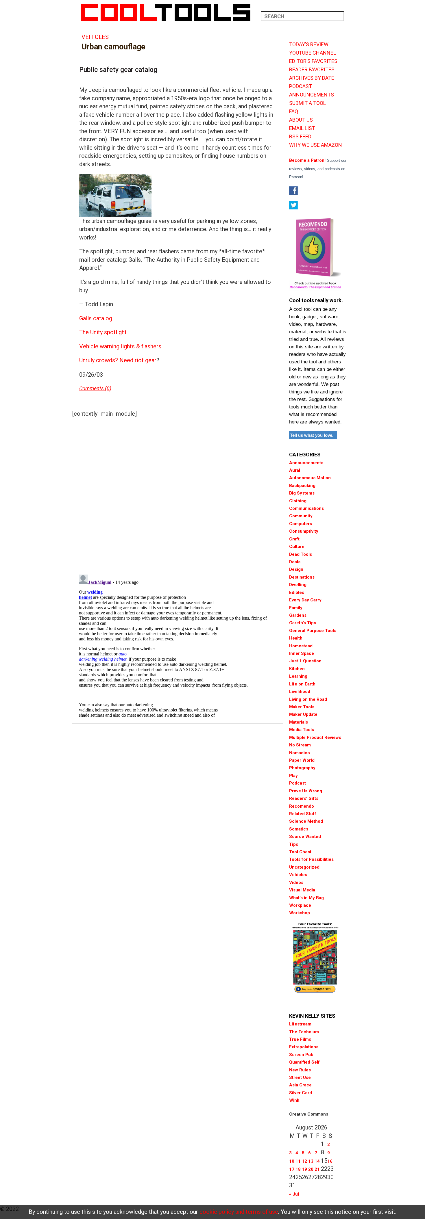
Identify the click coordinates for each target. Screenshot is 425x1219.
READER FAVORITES (312, 70)
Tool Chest (300, 851)
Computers (300, 523)
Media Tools (301, 729)
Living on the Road (308, 699)
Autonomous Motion (310, 477)
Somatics (298, 829)
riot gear (145, 360)
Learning (298, 676)
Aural (294, 470)
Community (301, 516)
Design (296, 569)
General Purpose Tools (312, 630)
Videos (296, 882)
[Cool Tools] (168, 12)
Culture (296, 546)
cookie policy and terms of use (238, 1211)
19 (304, 1169)
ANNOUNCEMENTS (311, 95)
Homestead (301, 645)
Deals (294, 561)
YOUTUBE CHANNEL (312, 53)
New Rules (300, 1070)
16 (329, 1161)
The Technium (304, 1031)
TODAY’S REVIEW (308, 44)
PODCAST (300, 86)
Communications (306, 508)
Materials (298, 722)
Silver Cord (300, 1092)
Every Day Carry (305, 600)
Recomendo (301, 806)
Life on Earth (302, 684)
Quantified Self (304, 1062)
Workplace (300, 905)
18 (298, 1169)
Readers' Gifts (303, 798)
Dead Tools (300, 554)
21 (317, 1169)
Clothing (297, 500)
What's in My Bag (306, 897)
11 (298, 1161)
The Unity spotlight (103, 332)
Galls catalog (95, 318)
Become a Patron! (307, 160)
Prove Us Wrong (305, 791)
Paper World (302, 760)
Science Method (306, 821)
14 (317, 1161)
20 (310, 1169)
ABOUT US (301, 120)
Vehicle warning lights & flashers (120, 346)
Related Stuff (302, 813)
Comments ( (93, 388)
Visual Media (302, 890)
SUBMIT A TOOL (307, 103)
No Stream (300, 745)
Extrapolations (303, 1046)
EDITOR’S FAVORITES (313, 61)
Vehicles (95, 37)
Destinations (302, 577)
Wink (294, 1100)
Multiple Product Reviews (315, 737)
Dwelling (297, 584)
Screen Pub (301, 1054)
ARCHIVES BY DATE (311, 78)
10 (291, 1161)
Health (295, 638)
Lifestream (300, 1024)
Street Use (300, 1077)
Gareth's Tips (302, 622)
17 (291, 1169)
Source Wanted (305, 836)
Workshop (299, 912)
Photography (302, 767)
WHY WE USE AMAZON (315, 145)
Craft (294, 539)
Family (295, 607)
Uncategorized (304, 867)
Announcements (306, 462)
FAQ (293, 111)
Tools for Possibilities (311, 859)
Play (293, 775)
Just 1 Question (305, 661)
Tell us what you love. (311, 435)
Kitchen (297, 668)
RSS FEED (300, 137)
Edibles (296, 592)
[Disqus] (177, 494)
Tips (293, 844)
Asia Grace (300, 1085)
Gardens (297, 615)
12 (304, 1161)
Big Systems (302, 493)
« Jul (294, 1194)
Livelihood (299, 691)
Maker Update (303, 714)
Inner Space (301, 653)
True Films (300, 1039)
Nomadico (299, 752)
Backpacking (302, 485)
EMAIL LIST (302, 128)
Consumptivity (303, 531)
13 (310, 1161)
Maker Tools (301, 706)
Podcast (297, 783)
